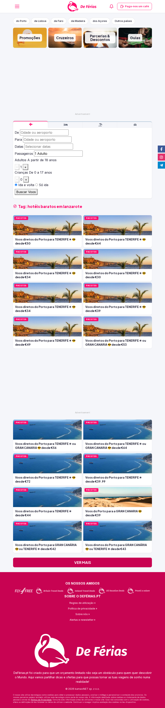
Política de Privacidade (41, 700)
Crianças (21, 172)
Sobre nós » (82, 614)
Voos (30, 124)
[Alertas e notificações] (111, 6)
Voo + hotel (99, 124)
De (17, 132)
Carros (134, 124)
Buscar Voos (26, 192)
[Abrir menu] (17, 6)
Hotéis (65, 124)
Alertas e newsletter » (82, 619)
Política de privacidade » (82, 608)
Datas (19, 147)
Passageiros (24, 154)
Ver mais (82, 562)
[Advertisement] (82, 80)
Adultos (20, 160)
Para (18, 140)
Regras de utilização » (82, 602)
